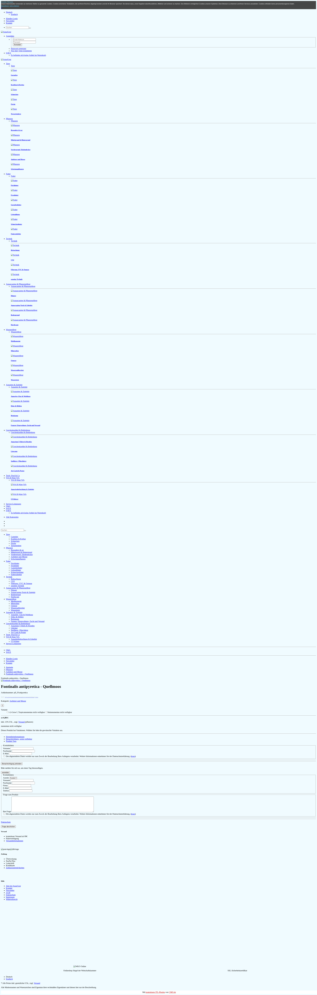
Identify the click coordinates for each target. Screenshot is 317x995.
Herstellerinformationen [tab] (15, 737)
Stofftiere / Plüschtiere (19, 630)
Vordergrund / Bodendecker (22, 554)
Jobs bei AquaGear (13, 886)
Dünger (14, 590)
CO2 (13, 581)
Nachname (7, 751)
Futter (8, 174)
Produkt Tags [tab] (11, 741)
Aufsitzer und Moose (19, 557)
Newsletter (10, 21)
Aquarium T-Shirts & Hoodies (23, 626)
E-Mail (6, 754)
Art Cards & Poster (18, 632)
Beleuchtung (16, 579)
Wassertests (15, 610)
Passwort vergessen (18, 49)
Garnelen (14, 537)
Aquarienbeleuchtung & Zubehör (24, 639)
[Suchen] (25, 530)
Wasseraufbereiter (18, 608)
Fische (13, 543)
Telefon (6, 791)
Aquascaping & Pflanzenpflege (18, 284)
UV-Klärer (15, 641)
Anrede (6, 778)
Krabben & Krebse (18, 539)
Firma (5, 785)
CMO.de (172, 992)
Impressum (10, 897)
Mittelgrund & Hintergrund (21, 552)
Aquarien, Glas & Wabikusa (22, 615)
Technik (9, 239)
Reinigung (15, 619)
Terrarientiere (16, 546)
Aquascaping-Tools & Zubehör (23, 592)
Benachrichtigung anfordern (12, 764)
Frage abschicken (8, 826)
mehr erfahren (14, 6)
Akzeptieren (5, 6)
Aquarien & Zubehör (14, 385)
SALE (8, 508)
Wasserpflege (11, 330)
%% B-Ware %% (12, 478)
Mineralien (15, 603)
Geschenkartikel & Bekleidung (18, 430)
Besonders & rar (17, 550)
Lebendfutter (16, 570)
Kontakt (9, 23)
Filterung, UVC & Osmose (21, 583)
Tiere (8, 64)
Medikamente (16, 601)
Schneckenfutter (17, 572)
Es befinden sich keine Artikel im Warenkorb (28, 55)
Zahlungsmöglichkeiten (15, 868)
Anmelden (17, 45)
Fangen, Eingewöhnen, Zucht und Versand (27, 621)
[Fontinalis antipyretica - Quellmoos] (15, 680)
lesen (133, 756)
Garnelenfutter (16, 568)
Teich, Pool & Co (13, 476)
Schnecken (15, 541)
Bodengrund (16, 595)
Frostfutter (15, 566)
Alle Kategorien (12, 517)
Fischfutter (15, 563)
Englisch (14, 14)
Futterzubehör (16, 575)
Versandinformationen (14, 841)
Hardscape (15, 597)
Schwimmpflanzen (18, 559)
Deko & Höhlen (17, 617)
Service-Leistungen (13, 504)
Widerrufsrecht (11, 899)
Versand (21, 722)
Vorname (7, 748)
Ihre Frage (7, 811)
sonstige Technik (17, 586)
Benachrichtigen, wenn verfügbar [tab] (19, 739)
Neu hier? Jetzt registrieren (21, 51)
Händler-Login (12, 19)
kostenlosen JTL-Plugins (155, 992)
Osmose (14, 606)
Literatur (14, 628)
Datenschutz (6, 822)
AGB (8, 893)
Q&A (8, 506)
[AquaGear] (6, 32)
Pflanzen (9, 119)
